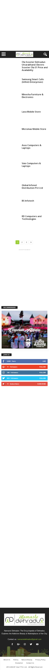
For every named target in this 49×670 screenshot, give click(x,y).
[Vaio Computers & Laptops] (10, 171)
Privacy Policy (40, 660)
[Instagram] (25, 645)
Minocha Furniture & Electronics (32, 96)
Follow (42, 367)
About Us (7, 660)
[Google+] (18, 645)
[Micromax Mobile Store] (10, 134)
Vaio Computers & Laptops (31, 165)
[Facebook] (12, 645)
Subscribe (41, 384)
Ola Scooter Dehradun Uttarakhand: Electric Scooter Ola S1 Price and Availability (35, 66)
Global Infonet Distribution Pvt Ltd (32, 186)
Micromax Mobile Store (34, 129)
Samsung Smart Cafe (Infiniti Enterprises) (33, 80)
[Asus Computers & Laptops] (10, 151)
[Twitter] (31, 645)
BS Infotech (28, 200)
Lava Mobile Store (31, 111)
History (15, 660)
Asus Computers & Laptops (31, 146)
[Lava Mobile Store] (10, 117)
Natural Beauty (27, 660)
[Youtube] (37, 645)
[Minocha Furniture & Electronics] (10, 100)
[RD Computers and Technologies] (10, 224)
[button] (45, 54)
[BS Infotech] (10, 205)
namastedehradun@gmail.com (29, 639)
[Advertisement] (24, 25)
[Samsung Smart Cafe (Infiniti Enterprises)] (10, 84)
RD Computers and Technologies (32, 217)
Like (44, 361)
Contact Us (30, 663)
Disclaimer (19, 663)
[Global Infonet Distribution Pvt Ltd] (10, 190)
